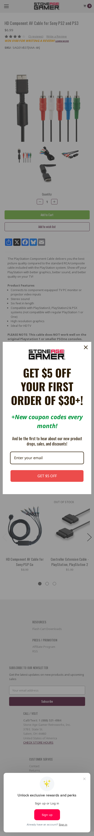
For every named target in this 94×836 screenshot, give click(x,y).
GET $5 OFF (47, 475)
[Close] (85, 347)
